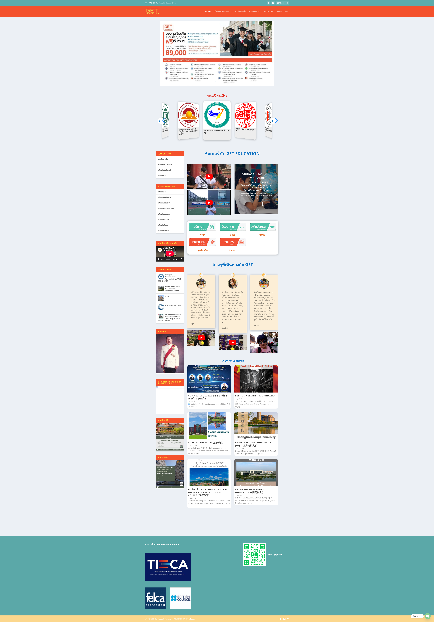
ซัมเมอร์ (232, 250)
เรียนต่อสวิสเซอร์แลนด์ (166, 208)
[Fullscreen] (181, 259)
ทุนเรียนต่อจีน (240, 11)
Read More (256, 208)
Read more (166, 127)
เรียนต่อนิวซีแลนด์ (164, 170)
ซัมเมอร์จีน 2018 (164, 3)
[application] (170, 253)
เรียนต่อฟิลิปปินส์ (164, 203)
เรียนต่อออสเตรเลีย (164, 219)
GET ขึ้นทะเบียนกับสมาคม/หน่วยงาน (163, 544)
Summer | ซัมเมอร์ (165, 164)
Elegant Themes (164, 619)
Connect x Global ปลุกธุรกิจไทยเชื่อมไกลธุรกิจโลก (207, 397)
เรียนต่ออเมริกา (163, 230)
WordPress (190, 619)
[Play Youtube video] (209, 176)
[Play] (159, 259)
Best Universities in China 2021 (255, 395)
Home (208, 11)
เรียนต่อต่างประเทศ (221, 11)
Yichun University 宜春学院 (205, 442)
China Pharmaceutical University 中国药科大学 (250, 491)
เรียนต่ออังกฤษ (163, 225)
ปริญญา (263, 234)
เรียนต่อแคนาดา (164, 214)
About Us (268, 11)
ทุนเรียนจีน (202, 250)
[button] (273, 121)
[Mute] (177, 259)
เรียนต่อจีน (162, 176)
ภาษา (202, 234)
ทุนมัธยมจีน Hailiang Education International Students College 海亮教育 (208, 492)
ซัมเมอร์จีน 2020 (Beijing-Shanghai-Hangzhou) (256, 178)
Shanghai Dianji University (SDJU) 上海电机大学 (253, 444)
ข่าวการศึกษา (254, 11)
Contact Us (282, 11)
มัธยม (232, 234)
